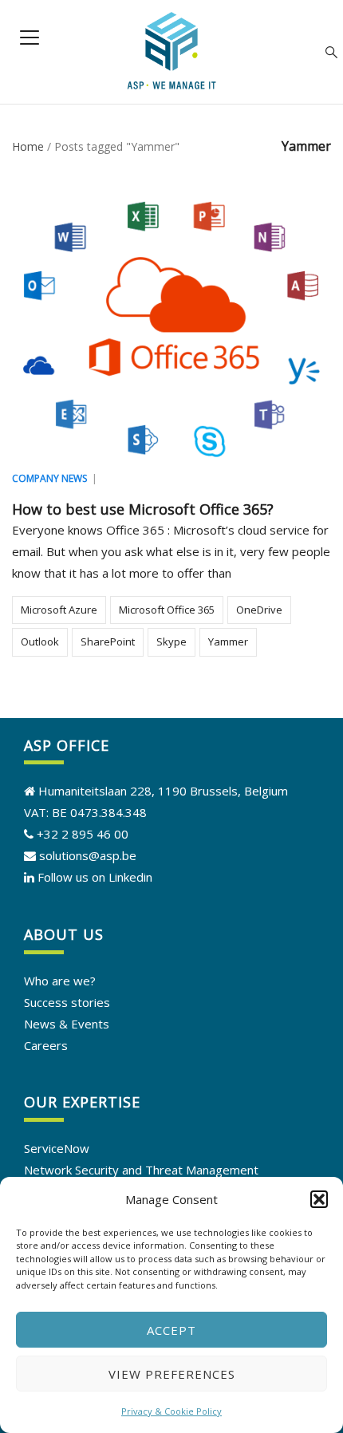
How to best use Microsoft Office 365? (143, 509)
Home (28, 146)
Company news (49, 478)
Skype (171, 641)
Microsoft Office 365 (167, 609)
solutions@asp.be (86, 855)
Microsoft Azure (59, 609)
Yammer (228, 641)
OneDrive (259, 609)
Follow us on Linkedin (94, 877)
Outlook (40, 641)
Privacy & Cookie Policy (171, 1411)
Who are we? (60, 981)
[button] (319, 1199)
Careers (46, 1045)
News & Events (66, 1024)
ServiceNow (56, 1148)
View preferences (171, 1374)
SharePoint (108, 641)
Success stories (67, 1002)
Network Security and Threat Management (141, 1170)
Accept (171, 1330)
